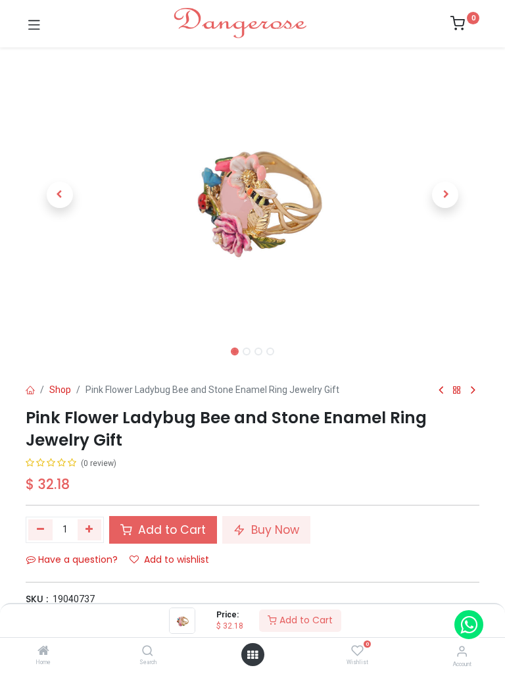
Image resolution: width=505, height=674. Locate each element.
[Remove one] (40, 529)
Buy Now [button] (273, 530)
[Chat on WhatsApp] (468, 624)
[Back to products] (457, 391)
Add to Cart (305, 620)
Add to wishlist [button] (176, 559)
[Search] (147, 651)
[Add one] (90, 529)
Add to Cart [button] (170, 530)
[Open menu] (252, 655)
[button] (60, 195)
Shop (60, 389)
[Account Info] (462, 651)
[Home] (43, 651)
